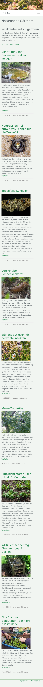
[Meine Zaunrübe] (16, 422)
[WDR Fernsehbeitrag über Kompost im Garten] (16, 566)
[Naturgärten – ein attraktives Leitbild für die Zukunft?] (16, 146)
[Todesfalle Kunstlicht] (16, 205)
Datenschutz (35, 681)
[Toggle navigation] (38, 13)
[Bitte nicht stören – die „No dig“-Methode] (16, 491)
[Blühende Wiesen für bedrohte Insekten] (16, 351)
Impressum (24, 681)
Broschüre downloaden (10, 44)
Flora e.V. (6, 13)
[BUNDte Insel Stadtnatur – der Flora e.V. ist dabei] (16, 638)
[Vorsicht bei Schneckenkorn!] (16, 288)
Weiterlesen (6, 111)
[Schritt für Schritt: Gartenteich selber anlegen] (16, 72)
